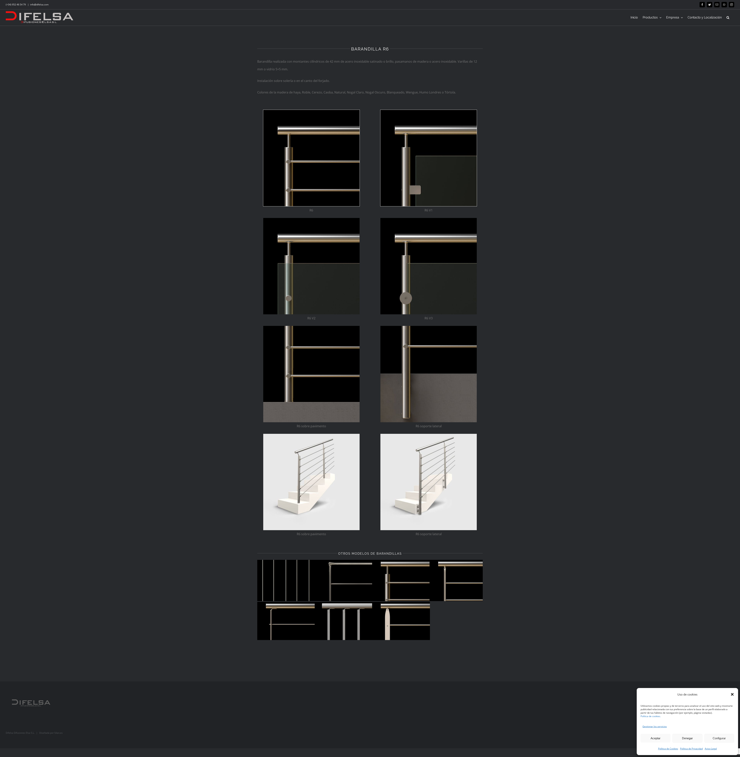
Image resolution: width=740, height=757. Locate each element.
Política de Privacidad (691, 748)
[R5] (458, 580)
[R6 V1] (428, 111)
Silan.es (58, 732)
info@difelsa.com (39, 4)
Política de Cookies (668, 748)
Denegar (687, 738)
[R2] (344, 622)
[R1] (401, 622)
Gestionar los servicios (654, 726)
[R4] (286, 622)
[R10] (286, 580)
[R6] (311, 111)
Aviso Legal (711, 748)
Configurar (719, 738)
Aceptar (655, 738)
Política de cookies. (651, 716)
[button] (732, 694)
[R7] (344, 580)
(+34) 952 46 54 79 (16, 4)
